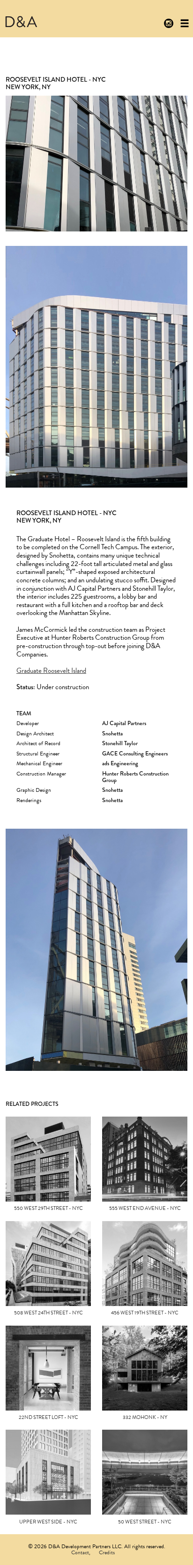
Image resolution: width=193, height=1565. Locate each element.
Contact (80, 1552)
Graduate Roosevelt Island (51, 670)
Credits (107, 1552)
